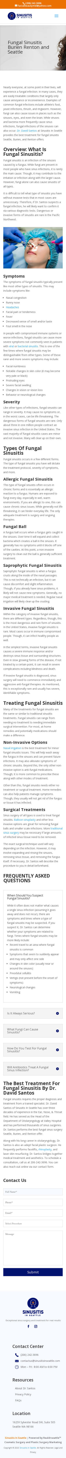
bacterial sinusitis (28, 346)
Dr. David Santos (27, 130)
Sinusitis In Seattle (15, 1437)
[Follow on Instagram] (36, 1326)
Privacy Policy (23, 1394)
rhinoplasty (45, 1149)
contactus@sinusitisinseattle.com (40, 1361)
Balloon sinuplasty (25, 819)
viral (11, 346)
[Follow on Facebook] (28, 1326)
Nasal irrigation (12, 748)
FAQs (18, 1400)
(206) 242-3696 (33, 3)
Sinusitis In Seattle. (28, 1448)
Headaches (12, 307)
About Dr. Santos (25, 1388)
